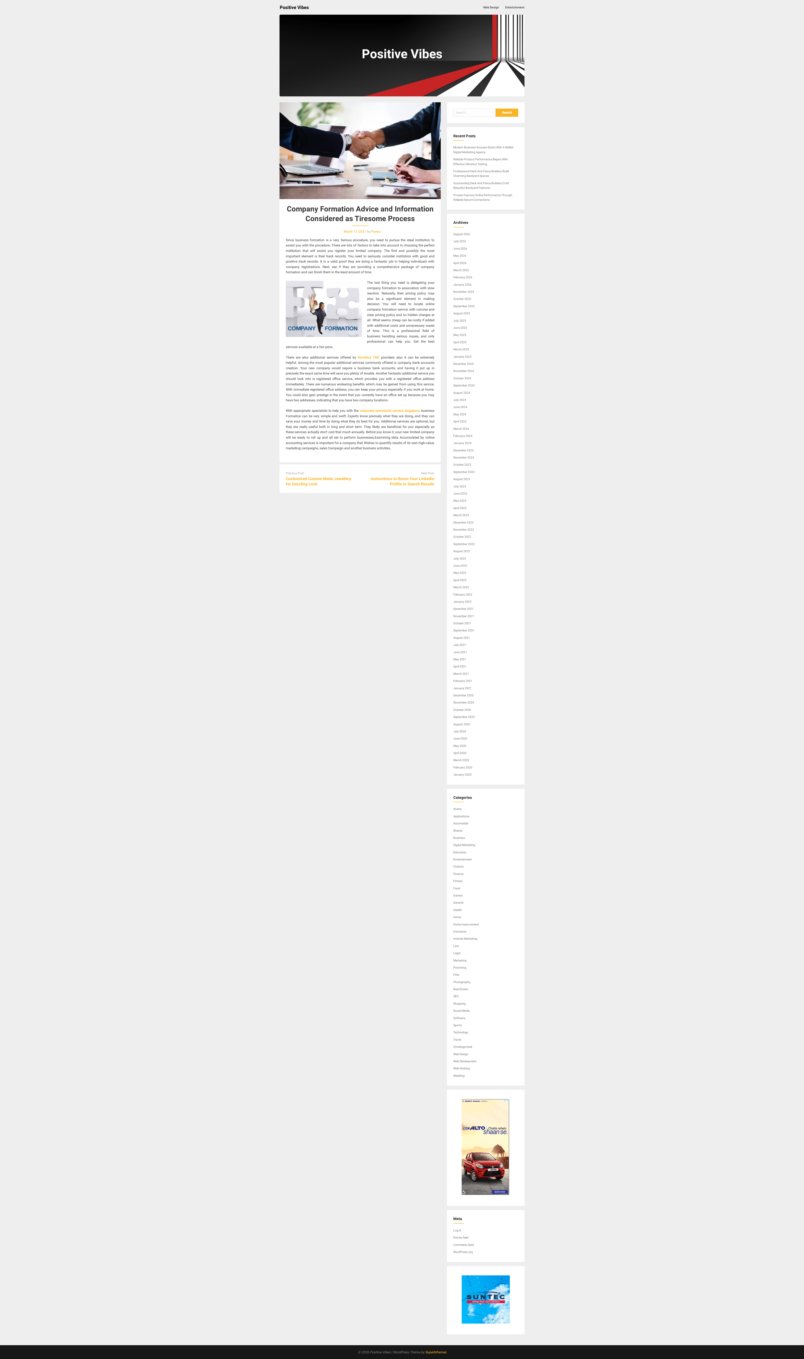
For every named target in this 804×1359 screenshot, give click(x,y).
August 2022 (461, 551)
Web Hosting (461, 1068)
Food (456, 888)
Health (457, 910)
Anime (457, 809)
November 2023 (463, 457)
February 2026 (462, 277)
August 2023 (461, 479)
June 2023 (460, 493)
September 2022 (464, 544)
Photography (461, 982)
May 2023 (459, 500)
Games (458, 895)
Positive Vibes (294, 7)
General (458, 902)
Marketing (459, 960)
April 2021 (459, 666)
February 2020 (462, 767)
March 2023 (461, 515)
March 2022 (461, 587)
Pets (456, 974)
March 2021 (461, 673)
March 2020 (461, 760)
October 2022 (462, 536)
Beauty (458, 830)
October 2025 (462, 299)
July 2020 (459, 731)
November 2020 (463, 702)
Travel (457, 1039)
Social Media (461, 1010)
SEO (456, 996)
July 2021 (459, 644)
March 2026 (461, 270)
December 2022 (463, 522)
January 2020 (462, 774)
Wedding (459, 1075)
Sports (457, 1025)
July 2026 (459, 241)
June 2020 (460, 738)
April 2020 (459, 753)
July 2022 (459, 558)
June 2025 (460, 327)
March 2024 (461, 428)
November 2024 (463, 371)
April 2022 (459, 580)
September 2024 (464, 385)
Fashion (458, 866)
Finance (458, 874)
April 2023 (459, 508)
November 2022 (463, 529)
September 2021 (464, 630)
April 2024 (459, 421)
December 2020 (463, 695)
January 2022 (462, 601)
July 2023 (459, 486)
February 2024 (462, 436)
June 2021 (460, 652)
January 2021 (462, 688)
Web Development (465, 1061)
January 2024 (462, 443)
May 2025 (459, 335)
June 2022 (460, 565)
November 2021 (463, 616)
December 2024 (463, 363)
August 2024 (461, 392)
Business (459, 837)
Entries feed (461, 1237)
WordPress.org (463, 1252)
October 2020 (462, 709)
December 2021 (463, 608)
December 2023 (463, 450)
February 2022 (462, 594)
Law (456, 946)
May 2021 (459, 659)
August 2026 (461, 234)
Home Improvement (466, 924)
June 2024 (460, 407)
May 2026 (459, 255)
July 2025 (459, 320)
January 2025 (462, 356)
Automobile (460, 823)
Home (457, 917)
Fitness (458, 881)
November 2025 (463, 291)
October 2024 (462, 378)
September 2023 (464, 472)
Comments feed (463, 1244)
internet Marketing (465, 938)
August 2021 (461, 637)
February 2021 (462, 681)
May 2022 (459, 572)
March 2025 (461, 349)
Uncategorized (462, 1046)
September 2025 (464, 306)
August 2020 (461, 724)
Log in (457, 1230)
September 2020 (464, 717)
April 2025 (459, 342)
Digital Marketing (464, 845)
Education (459, 852)
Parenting (459, 967)
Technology (460, 1032)
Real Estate (460, 989)
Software (459, 1018)
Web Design (491, 7)
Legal (456, 953)
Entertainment (514, 7)
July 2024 (459, 400)
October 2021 (462, 623)
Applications (461, 816)
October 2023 (462, 464)
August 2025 (461, 313)
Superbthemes (435, 1352)
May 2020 (459, 746)
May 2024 (459, 414)
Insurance (459, 931)
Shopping (459, 1003)
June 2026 (460, 248)
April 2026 (459, 263)
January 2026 (462, 284)
